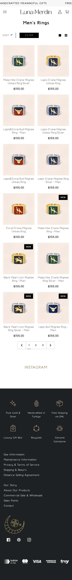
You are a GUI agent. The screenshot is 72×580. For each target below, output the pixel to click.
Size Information (14, 454)
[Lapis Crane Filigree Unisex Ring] (53, 61)
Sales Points (11, 500)
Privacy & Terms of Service (21, 464)
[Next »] (50, 345)
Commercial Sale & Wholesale (23, 495)
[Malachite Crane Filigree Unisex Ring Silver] (19, 61)
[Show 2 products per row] (66, 35)
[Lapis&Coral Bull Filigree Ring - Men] (19, 110)
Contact (9, 505)
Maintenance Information (20, 459)
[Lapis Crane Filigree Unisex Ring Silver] (53, 110)
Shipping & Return (15, 469)
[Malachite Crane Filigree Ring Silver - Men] (53, 258)
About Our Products (17, 490)
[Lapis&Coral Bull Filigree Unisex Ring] (19, 159)
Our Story (10, 485)
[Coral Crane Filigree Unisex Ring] (19, 209)
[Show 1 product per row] (60, 35)
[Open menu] (6, 12)
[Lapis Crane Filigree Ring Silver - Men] (53, 159)
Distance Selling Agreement (21, 475)
